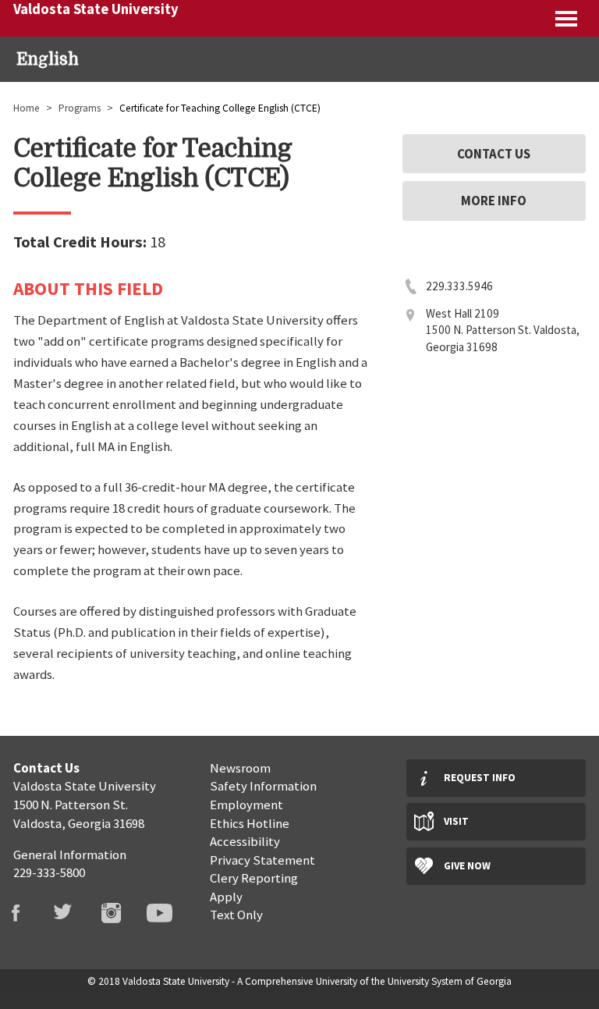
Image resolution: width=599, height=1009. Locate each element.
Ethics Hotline (249, 823)
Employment (246, 804)
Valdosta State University (96, 9)
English (47, 59)
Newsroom (240, 767)
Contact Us (493, 153)
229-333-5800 (49, 872)
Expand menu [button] (567, 18)
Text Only (236, 914)
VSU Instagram (120, 913)
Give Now (467, 865)
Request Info (480, 777)
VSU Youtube (169, 913)
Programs (79, 108)
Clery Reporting (254, 877)
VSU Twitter (73, 913)
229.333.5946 (459, 286)
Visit (456, 821)
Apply (226, 896)
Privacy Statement (262, 860)
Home (26, 108)
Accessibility (245, 841)
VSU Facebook (24, 913)
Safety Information (263, 785)
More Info (493, 200)
